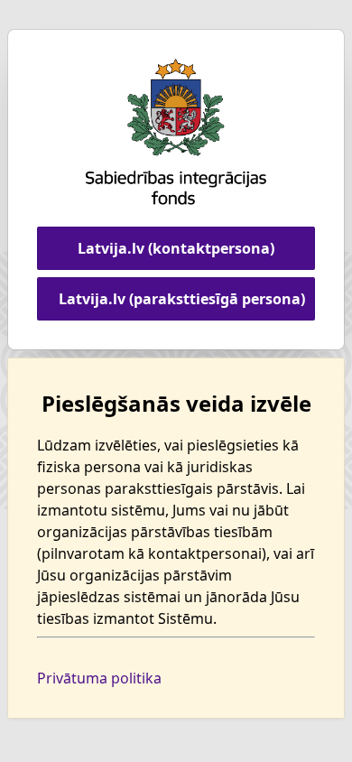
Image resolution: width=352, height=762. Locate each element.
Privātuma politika (99, 678)
